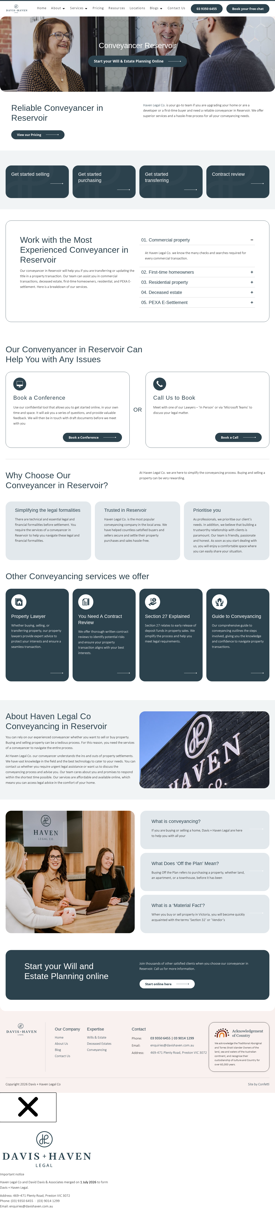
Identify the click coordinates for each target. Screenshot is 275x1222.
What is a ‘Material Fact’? (178, 905)
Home (59, 1037)
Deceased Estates (99, 1044)
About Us (61, 1044)
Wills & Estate (96, 1037)
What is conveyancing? (176, 821)
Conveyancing (97, 1050)
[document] (137, 1155)
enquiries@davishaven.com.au (172, 1045)
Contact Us (62, 1056)
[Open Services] (86, 8)
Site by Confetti (258, 1084)
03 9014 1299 (184, 1038)
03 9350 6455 (160, 1038)
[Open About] (63, 8)
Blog (58, 1050)
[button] (28, 1120)
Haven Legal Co (154, 105)
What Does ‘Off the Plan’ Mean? (185, 863)
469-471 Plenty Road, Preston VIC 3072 (178, 1053)
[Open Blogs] (161, 8)
